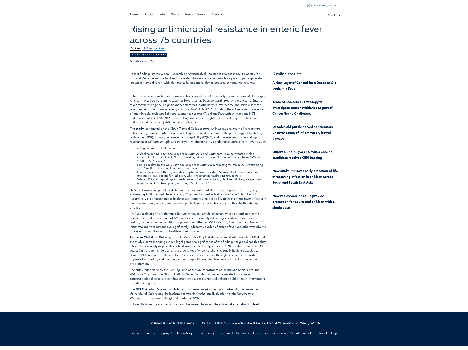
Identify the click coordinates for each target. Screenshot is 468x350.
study (173, 109)
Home (134, 14)
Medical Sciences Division (269, 333)
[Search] (339, 15)
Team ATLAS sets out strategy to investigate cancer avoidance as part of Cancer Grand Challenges (302, 108)
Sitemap (136, 333)
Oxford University (301, 333)
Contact (216, 14)
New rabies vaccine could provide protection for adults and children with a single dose (303, 202)
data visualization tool (243, 304)
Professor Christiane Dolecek (150, 237)
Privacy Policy (205, 333)
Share (137, 48)
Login (334, 333)
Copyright (166, 333)
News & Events (195, 14)
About (149, 14)
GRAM (140, 289)
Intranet (322, 333)
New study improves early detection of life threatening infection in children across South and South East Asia (305, 177)
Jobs (162, 14)
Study (175, 14)
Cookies (150, 333)
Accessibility (185, 333)
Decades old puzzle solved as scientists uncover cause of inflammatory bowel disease (302, 133)
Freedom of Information (233, 333)
